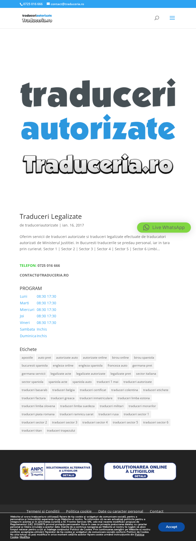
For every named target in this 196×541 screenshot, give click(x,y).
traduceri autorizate (138, 382)
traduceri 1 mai (107, 382)
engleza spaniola (91, 365)
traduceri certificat (93, 390)
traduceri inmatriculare (96, 398)
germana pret (142, 365)
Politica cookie (79, 511)
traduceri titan (32, 430)
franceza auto (117, 365)
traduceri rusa (109, 414)
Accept (171, 526)
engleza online (63, 365)
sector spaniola (32, 382)
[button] (164, 227)
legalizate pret (121, 373)
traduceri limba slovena (38, 406)
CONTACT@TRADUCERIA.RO (44, 275)
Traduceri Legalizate (51, 216)
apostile (27, 357)
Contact (157, 511)
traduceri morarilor (142, 406)
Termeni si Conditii (43, 511)
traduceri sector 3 (64, 422)
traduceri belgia (63, 390)
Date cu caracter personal (120, 511)
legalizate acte (61, 373)
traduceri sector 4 (95, 422)
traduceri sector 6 (155, 422)
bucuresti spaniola (35, 365)
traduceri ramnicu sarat (76, 414)
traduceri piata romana (38, 414)
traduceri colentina (124, 390)
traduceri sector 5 (125, 422)
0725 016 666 (49, 265)
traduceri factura (34, 398)
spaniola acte (57, 382)
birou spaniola (144, 357)
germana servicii (33, 373)
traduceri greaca (63, 398)
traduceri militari (112, 406)
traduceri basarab (34, 390)
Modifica (25, 537)
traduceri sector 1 (136, 414)
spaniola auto (82, 382)
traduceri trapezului (61, 430)
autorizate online (95, 357)
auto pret (44, 357)
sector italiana (146, 373)
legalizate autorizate (90, 373)
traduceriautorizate (41, 225)
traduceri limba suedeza (77, 406)
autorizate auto (67, 357)
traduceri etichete (155, 390)
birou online (120, 357)
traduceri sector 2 (34, 422)
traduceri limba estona (134, 398)
